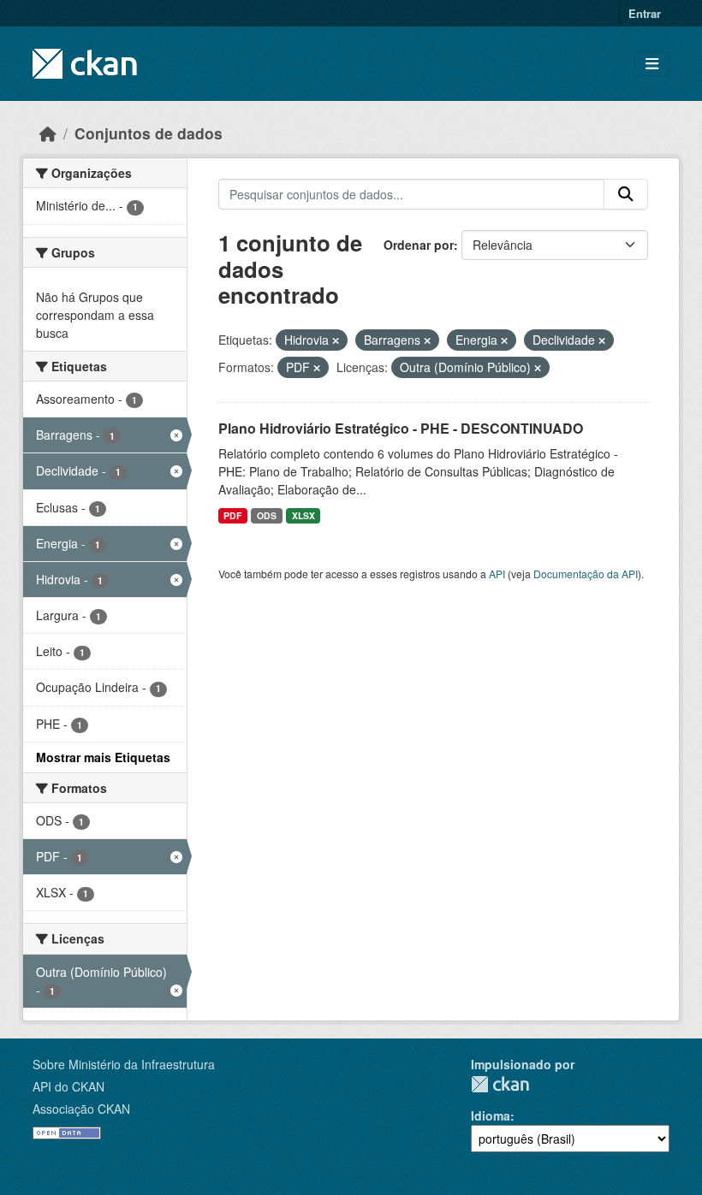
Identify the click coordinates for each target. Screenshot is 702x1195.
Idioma (490, 1115)
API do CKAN (68, 1086)
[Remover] (335, 340)
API (497, 573)
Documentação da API (585, 573)
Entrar (644, 13)
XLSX (303, 515)
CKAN (500, 1084)
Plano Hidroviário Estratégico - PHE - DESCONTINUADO (400, 428)
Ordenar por (419, 244)
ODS (267, 515)
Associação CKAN (81, 1108)
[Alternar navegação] (651, 63)
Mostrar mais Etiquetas (103, 757)
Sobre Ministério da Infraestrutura (124, 1064)
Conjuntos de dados (148, 133)
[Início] (48, 133)
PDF (232, 515)
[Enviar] (626, 194)
